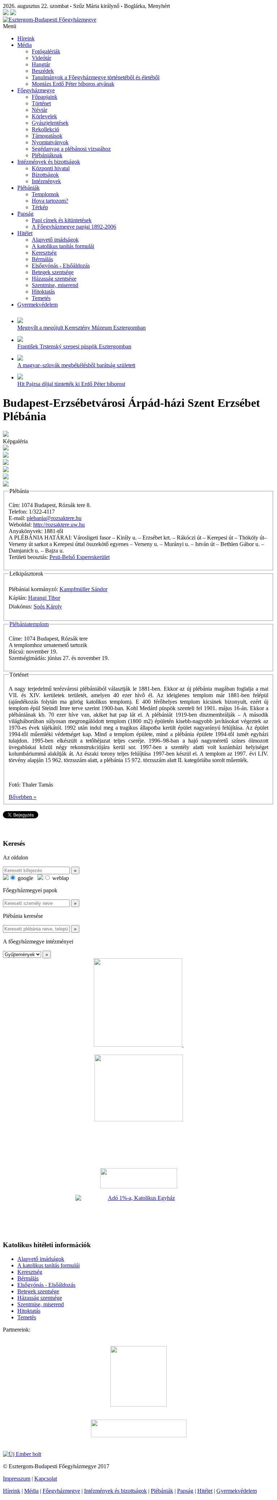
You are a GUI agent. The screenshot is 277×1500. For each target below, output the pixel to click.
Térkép (40, 207)
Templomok (45, 194)
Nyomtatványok (50, 142)
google (24, 878)
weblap (60, 878)
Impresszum (16, 1478)
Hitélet (24, 233)
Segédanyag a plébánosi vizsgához (71, 149)
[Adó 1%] (138, 1215)
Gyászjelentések (50, 123)
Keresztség (44, 253)
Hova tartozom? (50, 201)
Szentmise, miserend (55, 285)
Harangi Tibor (44, 598)
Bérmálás (42, 259)
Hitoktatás (43, 292)
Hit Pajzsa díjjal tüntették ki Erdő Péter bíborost (71, 384)
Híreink (26, 38)
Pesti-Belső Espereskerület (79, 557)
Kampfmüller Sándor (83, 589)
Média (24, 45)
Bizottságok (45, 175)
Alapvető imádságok (55, 240)
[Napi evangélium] (138, 1178)
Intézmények (46, 181)
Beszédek (43, 71)
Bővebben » (22, 797)
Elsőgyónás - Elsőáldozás (61, 266)
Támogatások (47, 136)
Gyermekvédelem (37, 305)
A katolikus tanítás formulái (63, 246)
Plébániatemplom (29, 624)
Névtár (39, 110)
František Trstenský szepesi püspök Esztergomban (74, 346)
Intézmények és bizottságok (48, 162)
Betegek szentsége (53, 272)
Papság (25, 214)
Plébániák (28, 188)
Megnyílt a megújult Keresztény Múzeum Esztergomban (81, 328)
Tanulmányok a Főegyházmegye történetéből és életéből (95, 77)
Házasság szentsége (54, 279)
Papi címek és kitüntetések (62, 220)
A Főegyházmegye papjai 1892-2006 (74, 227)
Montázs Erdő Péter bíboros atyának (73, 84)
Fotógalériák (46, 51)
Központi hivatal (51, 168)
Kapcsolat (45, 1478)
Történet (41, 103)
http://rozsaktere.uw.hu (59, 525)
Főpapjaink (44, 97)
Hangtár (41, 64)
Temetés (41, 298)
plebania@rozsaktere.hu (54, 518)
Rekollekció (45, 129)
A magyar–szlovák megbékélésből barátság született (76, 365)
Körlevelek (44, 116)
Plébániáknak (47, 155)
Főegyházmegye (36, 90)
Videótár (41, 58)
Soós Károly (48, 606)
